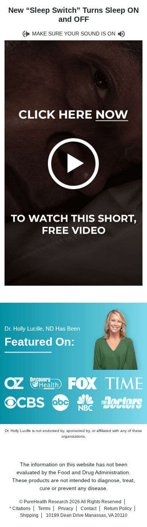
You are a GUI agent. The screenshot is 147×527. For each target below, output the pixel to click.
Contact (88, 508)
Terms (44, 508)
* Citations (20, 508)
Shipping (29, 515)
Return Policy (118, 508)
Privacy (65, 508)
